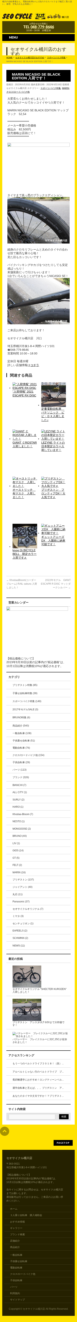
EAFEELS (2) (20, 930)
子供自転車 (16, 1280)
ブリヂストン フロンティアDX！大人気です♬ (53, 493)
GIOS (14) (18, 850)
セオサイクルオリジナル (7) (28, 909)
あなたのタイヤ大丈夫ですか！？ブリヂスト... (38, 1095)
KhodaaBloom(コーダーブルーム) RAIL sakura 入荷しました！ (21, 584)
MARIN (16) (19, 872)
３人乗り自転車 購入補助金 (26, 1215)
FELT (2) (17, 865)
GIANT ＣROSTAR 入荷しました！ (25, 444)
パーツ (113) (19, 769)
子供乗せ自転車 (18, 1261)
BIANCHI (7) (19, 785)
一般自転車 (16, 1255)
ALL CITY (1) (20, 792)
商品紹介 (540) (21, 725)
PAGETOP (63, 1142)
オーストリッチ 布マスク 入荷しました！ (24, 493)
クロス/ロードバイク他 (18, 92)
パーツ (13, 1287)
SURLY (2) (18, 799)
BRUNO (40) (20, 836)
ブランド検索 (17, 1234)
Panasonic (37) (21, 901)
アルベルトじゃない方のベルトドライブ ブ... (38, 1071)
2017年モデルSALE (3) (25, 709)
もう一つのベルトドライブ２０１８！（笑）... (38, 1063)
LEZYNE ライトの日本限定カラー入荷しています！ (53, 446)
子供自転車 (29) (21, 762)
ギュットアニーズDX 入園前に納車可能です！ (53, 540)
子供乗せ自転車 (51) (24, 740)
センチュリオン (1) (23, 923)
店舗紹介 (15, 1240)
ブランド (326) (21, 777)
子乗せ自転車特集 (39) (25, 693)
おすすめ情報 (17, 1221)
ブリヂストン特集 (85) (25, 685)
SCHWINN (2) (20, 938)
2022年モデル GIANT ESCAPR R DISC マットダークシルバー (56, 584)
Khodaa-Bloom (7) (23, 814)
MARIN (65, 88)
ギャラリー (16, 1228)
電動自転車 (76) (21, 747)
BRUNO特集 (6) (21, 717)
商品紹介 (15, 1247)
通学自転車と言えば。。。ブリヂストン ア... (38, 1087)
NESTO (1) (19, 821)
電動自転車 (16, 1267)
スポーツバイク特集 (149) (27, 701)
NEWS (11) (19, 945)
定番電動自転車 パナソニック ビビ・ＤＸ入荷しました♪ (52, 414)
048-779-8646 (42, 27)
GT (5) (16, 857)
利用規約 (15, 1293)
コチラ (34, 365)
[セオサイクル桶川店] (38, 17)
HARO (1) (18, 806)
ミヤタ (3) (18, 916)
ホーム (13, 1208)
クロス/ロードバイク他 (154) (28, 755)
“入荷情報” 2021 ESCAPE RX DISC (24, 393)
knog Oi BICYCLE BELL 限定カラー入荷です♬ (25, 554)
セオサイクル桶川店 (34, 1308)
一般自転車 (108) (22, 733)
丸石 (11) (18, 894)
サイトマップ (17, 1299)
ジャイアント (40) (22, 887)
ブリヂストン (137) (23, 879)
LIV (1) (16, 843)
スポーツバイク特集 (50, 88)
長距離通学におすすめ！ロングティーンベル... (38, 1079)
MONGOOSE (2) (22, 828)
